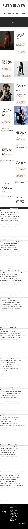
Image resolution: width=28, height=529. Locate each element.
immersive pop (20, 46)
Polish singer (18, 176)
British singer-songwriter (6, 69)
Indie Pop (3, 75)
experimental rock (21, 140)
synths (24, 144)
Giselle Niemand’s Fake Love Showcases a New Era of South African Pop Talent (9, 300)
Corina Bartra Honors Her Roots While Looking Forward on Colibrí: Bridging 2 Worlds (10, 237)
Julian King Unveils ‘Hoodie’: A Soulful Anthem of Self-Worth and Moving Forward (9, 489)
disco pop (11, 154)
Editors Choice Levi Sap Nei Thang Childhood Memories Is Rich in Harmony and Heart (10, 270)
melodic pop (6, 76)
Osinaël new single (21, 51)
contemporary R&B (18, 96)
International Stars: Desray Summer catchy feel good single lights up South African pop (10, 284)
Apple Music (7, 68)
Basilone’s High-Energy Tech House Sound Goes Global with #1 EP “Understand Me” (10, 417)
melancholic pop (4, 123)
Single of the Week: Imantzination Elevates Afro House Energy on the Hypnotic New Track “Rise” (11, 272)
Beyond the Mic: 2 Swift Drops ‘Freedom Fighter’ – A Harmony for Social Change (9, 487)
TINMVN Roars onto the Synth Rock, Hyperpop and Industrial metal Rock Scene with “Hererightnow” (12, 356)
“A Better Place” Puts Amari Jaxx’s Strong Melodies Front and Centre (8, 214)
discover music (3, 155)
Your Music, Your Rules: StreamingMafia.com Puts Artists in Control (8, 397)
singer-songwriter (23, 101)
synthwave (9, 127)
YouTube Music (20, 103)
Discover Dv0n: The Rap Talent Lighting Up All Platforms (7, 452)
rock (21, 131)
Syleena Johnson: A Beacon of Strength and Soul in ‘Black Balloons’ (8, 479)
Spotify (22, 102)
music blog (18, 49)
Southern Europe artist (18, 102)
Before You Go (17, 95)
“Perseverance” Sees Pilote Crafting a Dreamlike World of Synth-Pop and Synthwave (6, 110)
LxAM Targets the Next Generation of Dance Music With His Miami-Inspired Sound (9, 212)
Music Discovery (21, 49)
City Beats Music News (4, 60)
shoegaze (19, 144)
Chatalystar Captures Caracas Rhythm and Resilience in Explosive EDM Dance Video (10, 251)
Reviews (9, 60)
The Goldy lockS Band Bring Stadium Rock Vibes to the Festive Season (8, 276)
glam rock (25, 140)
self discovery (19, 101)
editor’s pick (24, 96)
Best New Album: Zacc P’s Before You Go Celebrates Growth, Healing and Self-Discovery (21, 88)
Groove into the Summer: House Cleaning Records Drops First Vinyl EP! (8, 446)
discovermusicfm (20, 139)
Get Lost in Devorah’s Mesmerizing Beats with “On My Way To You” (8, 454)
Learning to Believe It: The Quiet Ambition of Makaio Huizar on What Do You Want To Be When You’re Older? (12, 255)
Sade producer (20, 177)
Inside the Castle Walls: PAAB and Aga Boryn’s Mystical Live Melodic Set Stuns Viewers (10, 308)
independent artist (10, 74)
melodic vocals (8, 123)
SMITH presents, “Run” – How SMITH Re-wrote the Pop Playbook (8, 481)
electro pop (6, 155)
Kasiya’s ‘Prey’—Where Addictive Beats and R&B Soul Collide (7, 421)
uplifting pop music (7, 128)
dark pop (17, 139)
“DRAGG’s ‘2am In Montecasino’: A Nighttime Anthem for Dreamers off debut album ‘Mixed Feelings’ (12, 471)
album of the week (20, 93)
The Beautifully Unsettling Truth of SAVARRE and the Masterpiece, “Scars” (9, 268)
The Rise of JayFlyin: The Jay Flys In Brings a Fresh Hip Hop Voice (7, 310)
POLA (17, 175)
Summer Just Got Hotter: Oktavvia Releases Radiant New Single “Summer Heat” (9, 364)
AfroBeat (17, 93)
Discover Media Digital (19, 170)
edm (7, 60)
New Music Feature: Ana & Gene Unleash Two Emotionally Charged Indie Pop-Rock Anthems (11, 241)
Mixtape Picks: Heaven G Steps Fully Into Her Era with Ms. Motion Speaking (9, 266)
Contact (16, 15)
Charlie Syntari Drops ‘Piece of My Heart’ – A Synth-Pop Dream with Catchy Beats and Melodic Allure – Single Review (13, 425)
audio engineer (24, 94)
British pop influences (8, 116)
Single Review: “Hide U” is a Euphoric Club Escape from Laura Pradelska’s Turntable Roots (10, 391)
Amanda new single (8, 67)
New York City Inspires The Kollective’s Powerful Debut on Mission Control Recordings (10, 393)
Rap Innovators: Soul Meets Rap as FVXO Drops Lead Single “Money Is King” (9, 274)
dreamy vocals (23, 139)
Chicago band (23, 138)
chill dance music (7, 70)
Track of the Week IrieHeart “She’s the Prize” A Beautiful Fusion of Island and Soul (9, 249)
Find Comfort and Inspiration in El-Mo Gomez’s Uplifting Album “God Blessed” (9, 475)
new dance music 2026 (7, 77)
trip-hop (17, 145)
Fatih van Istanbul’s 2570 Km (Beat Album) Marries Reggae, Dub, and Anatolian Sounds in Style (11, 321)
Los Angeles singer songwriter (7, 75)
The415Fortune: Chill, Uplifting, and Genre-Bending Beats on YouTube (8, 327)
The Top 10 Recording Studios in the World (5, 427)
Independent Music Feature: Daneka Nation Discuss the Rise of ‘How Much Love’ (9, 239)
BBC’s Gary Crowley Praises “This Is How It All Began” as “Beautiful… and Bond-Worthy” (10, 360)
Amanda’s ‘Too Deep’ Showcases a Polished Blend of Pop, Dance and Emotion (7, 63)
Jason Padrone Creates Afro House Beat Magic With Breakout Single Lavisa (9, 323)
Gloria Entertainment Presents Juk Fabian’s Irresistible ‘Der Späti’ (7, 150)
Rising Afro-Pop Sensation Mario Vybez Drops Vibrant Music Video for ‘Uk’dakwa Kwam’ (10, 477)
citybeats (18, 38)
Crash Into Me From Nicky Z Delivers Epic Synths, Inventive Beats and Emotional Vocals (10, 302)
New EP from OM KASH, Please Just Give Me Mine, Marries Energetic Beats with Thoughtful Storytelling (12, 429)
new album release (18, 100)
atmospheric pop (4, 116)
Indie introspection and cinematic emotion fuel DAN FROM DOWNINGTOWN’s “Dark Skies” (10, 304)
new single (21, 174)
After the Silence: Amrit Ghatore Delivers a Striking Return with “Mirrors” (8, 401)
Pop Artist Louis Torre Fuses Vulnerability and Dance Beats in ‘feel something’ (9, 448)
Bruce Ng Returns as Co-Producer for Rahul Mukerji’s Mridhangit (7, 210)
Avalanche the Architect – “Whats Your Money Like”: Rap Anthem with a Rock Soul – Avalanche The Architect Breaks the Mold (13, 409)
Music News (5, 13)
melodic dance (3, 76)
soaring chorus (21, 144)
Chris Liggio (6, 192)
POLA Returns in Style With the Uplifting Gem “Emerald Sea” (21, 164)
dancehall (21, 96)
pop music (24, 52)
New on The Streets (15, 13)
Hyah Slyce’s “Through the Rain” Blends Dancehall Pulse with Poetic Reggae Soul (9, 354)
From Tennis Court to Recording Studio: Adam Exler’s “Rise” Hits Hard (8, 372)
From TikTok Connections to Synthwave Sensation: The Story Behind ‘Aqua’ (9, 473)
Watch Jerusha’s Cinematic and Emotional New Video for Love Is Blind (8, 296)
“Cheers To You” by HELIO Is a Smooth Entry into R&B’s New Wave (8, 389)
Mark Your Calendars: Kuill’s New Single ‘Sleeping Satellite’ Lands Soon (8, 423)
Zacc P (23, 103)
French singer (17, 46)
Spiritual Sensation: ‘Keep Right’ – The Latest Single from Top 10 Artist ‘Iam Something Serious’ (11, 485)
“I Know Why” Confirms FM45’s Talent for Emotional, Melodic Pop (8, 264)
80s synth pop (6, 115)
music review (3, 77)
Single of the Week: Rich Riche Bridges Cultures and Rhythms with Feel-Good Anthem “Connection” (12, 235)
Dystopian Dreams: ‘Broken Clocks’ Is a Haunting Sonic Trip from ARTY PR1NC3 (9, 399)
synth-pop (7, 127)
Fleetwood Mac (9, 192)
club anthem (10, 70)
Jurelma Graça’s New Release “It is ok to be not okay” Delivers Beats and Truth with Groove (11, 341)
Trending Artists (22, 13)
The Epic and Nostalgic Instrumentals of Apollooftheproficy (7, 458)
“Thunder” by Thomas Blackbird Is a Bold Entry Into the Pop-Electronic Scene (9, 358)
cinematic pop (20, 169)
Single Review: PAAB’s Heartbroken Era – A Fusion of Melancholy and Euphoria (9, 419)
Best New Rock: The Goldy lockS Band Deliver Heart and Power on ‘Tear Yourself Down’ (10, 224)
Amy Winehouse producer (21, 167)
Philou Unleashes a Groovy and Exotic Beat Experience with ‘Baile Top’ (8, 339)
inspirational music (9, 122)
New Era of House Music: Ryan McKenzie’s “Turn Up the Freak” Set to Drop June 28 (9, 370)
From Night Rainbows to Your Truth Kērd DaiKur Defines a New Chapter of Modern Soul (10, 278)
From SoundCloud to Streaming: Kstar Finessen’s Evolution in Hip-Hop (8, 456)
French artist (19, 45)
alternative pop (9, 115)
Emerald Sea (24, 170)
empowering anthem (21, 43)
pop (23, 100)
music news (24, 49)
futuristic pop (3, 121)
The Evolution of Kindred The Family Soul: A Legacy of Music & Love (8, 413)
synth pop (5, 127)
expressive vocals (22, 44)
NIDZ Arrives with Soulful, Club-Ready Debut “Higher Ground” (7, 366)
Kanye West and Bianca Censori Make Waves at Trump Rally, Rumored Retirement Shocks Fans (11, 442)
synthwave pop (3, 128)
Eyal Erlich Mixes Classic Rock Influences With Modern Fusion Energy (8, 325)
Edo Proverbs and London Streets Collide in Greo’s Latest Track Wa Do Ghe (9, 294)
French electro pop (23, 45)
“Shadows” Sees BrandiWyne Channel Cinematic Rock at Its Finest (8, 247)
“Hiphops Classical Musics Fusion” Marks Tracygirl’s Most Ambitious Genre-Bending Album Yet (11, 292)
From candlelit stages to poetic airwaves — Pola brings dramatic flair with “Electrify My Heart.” (11, 337)
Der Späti (8, 154)
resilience (17, 101)
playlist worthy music (20, 52)
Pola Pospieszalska (20, 175)
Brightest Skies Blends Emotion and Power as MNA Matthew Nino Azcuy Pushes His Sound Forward (11, 280)
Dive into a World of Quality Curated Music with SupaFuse (7, 469)
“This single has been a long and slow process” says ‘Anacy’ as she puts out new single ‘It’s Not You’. (20, 200)
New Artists (9, 13)
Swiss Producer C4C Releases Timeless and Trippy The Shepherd (7, 383)
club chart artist (20, 39)
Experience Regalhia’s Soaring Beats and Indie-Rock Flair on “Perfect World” (21, 134)
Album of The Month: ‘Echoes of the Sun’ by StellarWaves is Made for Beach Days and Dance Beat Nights (12, 335)
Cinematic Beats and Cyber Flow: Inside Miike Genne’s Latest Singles (8, 331)
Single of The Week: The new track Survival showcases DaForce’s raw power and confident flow (11, 298)
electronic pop (17, 140)
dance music (6, 154)
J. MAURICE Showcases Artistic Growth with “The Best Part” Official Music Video (9, 216)
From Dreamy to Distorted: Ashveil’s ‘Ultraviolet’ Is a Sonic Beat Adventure (9, 368)
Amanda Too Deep (4, 68)
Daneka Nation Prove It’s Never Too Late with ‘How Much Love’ (7, 245)
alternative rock (20, 138)
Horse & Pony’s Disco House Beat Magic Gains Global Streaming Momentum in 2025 (10, 333)
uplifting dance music (7, 81)
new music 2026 (17, 50)
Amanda (5, 67)
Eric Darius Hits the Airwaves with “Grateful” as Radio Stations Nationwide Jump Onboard (10, 440)
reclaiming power (22, 53)
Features (12, 15)
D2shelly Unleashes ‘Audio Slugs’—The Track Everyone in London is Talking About (9, 444)
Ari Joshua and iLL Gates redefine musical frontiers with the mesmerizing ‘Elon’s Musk (10, 500)
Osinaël (18, 51)
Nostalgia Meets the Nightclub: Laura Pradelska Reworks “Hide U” (8, 395)
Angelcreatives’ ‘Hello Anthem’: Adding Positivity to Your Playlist (7, 450)
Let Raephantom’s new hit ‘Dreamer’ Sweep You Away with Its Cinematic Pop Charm (10, 483)
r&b (24, 100)
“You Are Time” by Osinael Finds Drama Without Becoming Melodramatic (20, 34)
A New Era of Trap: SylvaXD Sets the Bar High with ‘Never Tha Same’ (8, 415)
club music (23, 39)
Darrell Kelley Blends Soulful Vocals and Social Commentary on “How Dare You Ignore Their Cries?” (11, 253)
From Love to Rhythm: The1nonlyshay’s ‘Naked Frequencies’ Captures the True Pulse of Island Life (11, 306)
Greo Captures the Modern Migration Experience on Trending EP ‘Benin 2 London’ (9, 282)
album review (23, 93)
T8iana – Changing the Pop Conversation (5, 329)
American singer (17, 94)
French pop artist (4, 120)
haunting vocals (6, 74)
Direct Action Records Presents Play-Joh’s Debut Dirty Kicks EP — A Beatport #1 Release (10, 411)
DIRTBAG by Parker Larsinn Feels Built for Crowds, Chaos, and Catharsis (8, 243)
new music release (21, 50)
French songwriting (8, 120)
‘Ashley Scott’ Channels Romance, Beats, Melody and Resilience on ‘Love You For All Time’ (10, 352)
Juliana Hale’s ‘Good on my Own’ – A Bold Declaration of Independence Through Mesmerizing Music (7, 186)
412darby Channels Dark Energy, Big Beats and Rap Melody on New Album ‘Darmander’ (10, 387)
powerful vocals (18, 53)
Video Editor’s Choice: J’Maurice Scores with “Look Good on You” (7, 222)
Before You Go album (21, 95)
